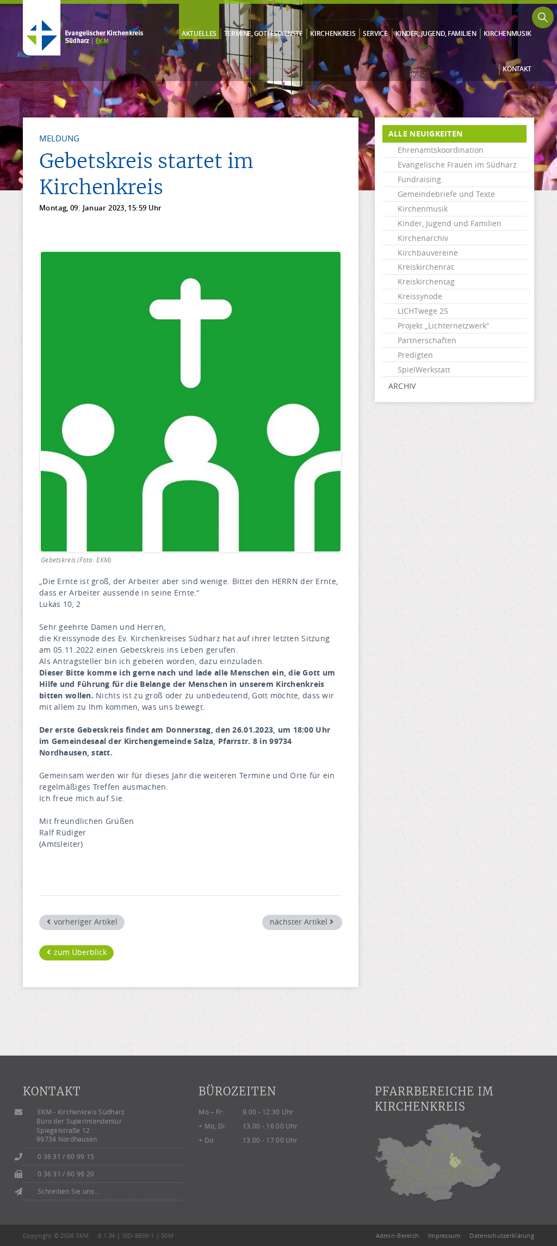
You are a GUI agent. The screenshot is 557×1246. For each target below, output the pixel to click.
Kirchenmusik (423, 208)
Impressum (444, 1235)
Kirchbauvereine (428, 252)
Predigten (415, 355)
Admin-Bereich (397, 1235)
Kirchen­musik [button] (507, 33)
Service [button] (375, 33)
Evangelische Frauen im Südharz (457, 164)
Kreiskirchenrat (426, 267)
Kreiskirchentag (426, 281)
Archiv (402, 386)
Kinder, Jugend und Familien (450, 223)
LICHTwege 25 (423, 311)
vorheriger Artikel (84, 921)
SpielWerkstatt (424, 369)
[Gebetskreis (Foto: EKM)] (190, 401)
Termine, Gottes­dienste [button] (263, 33)
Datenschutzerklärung (501, 1235)
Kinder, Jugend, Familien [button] (435, 33)
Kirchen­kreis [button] (332, 33)
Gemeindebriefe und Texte (446, 194)
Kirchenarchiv (423, 238)
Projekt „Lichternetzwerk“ (443, 325)
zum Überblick (79, 952)
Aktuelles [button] (199, 33)
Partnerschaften (427, 340)
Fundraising (419, 179)
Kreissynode (420, 296)
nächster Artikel (300, 921)
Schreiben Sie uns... (69, 1191)
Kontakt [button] (517, 69)
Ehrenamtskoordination (441, 150)
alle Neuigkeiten (425, 133)
